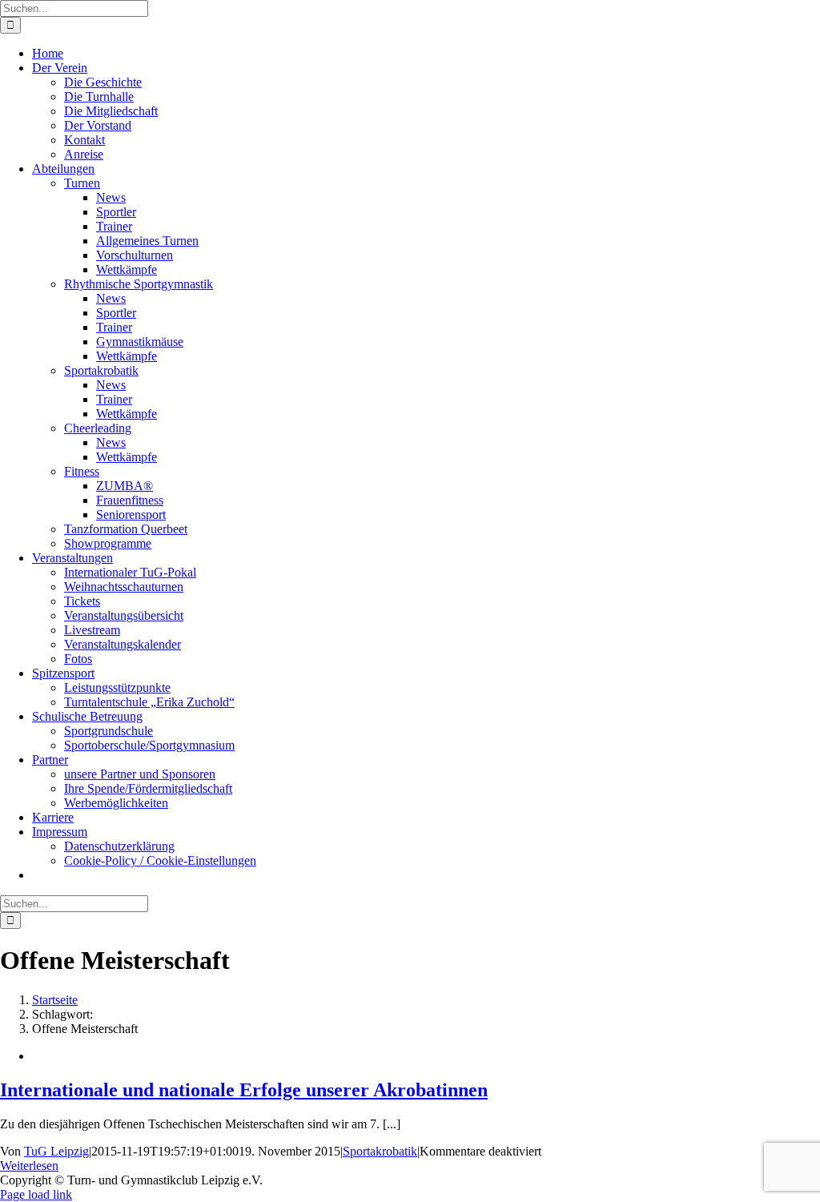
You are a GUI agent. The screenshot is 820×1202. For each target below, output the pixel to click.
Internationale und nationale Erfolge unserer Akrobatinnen (244, 1089)
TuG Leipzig (56, 1151)
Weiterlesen (29, 1165)
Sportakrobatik (380, 1151)
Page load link (36, 1194)
